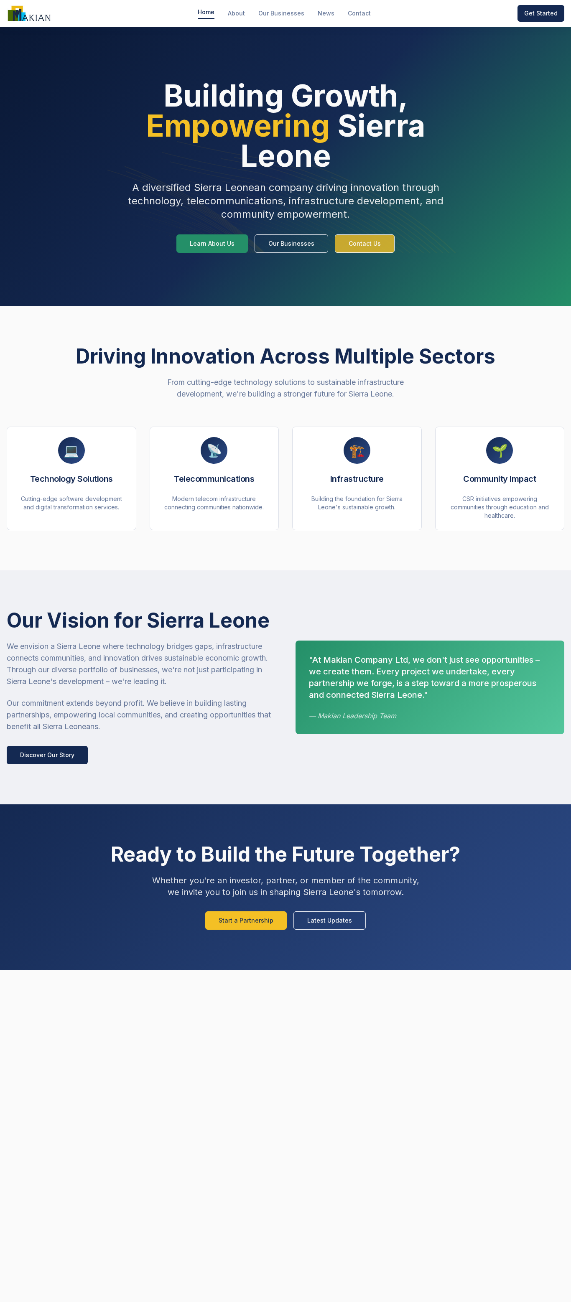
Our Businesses (281, 13)
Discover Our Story (47, 754)
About (236, 13)
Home (206, 11)
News (326, 13)
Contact (359, 13)
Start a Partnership (246, 920)
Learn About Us (212, 243)
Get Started (541, 13)
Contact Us (365, 243)
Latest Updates (329, 920)
